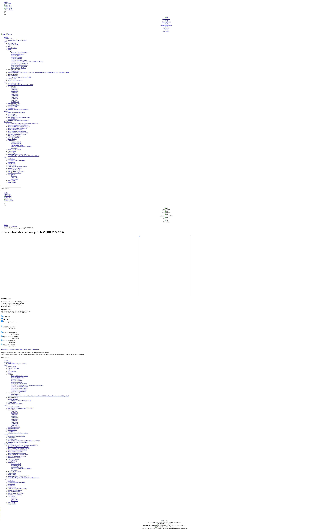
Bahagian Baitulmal (16, 58)
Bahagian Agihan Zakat (17, 54)
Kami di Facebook (16, 142)
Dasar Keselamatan (14, 349)
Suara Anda (14, 148)
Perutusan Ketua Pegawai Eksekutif (17, 40)
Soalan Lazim (11, 180)
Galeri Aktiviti (11, 174)
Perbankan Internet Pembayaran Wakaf (18, 120)
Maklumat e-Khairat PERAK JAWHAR (18, 154)
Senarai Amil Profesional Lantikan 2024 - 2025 (20, 85)
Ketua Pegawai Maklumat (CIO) (16, 160)
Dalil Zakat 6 (14, 95)
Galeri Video (14, 177)
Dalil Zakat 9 (14, 100)
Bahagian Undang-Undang (18, 68)
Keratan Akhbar (12, 165)
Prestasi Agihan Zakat (13, 105)
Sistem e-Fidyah (12, 153)
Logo (9, 46)
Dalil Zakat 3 (14, 91)
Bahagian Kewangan (16, 57)
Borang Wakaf (11, 114)
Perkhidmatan (8, 122)
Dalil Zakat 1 (14, 88)
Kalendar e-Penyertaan (17, 145)
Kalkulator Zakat (12, 106)
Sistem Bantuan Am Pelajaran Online (18, 132)
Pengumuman (11, 162)
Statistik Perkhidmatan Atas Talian (17, 134)
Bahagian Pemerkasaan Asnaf (19, 66)
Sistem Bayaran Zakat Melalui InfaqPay (18, 125)
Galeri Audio (14, 179)
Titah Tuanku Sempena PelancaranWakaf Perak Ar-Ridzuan (24, 440)
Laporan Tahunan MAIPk (15, 168)
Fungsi (9, 49)
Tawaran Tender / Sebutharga (15, 171)
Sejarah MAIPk (12, 43)
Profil (5, 41)
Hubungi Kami (12, 78)
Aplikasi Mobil (12, 151)
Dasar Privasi (4, 349)
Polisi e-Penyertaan (16, 143)
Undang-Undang (12, 139)
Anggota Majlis (15, 71)
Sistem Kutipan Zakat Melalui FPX (17, 128)
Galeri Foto (14, 176)
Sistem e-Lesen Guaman (14, 149)
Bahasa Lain (7, 3)
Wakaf (6, 111)
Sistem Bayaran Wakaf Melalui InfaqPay (19, 126)
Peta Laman (23, 349)
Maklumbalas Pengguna (14, 136)
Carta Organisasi (12, 48)
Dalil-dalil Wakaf (12, 115)
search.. (3, 188)
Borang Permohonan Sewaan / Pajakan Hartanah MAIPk (23, 123)
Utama (6, 37)
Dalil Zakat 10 (15, 102)
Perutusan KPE (8, 38)
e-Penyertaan (11, 140)
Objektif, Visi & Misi (13, 45)
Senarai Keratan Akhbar (10, 226)
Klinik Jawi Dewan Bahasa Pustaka (17, 166)
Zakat (5, 82)
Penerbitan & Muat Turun (14, 173)
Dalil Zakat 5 (14, 94)
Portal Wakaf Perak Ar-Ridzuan (16, 112)
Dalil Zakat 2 (14, 89)
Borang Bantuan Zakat (14, 83)
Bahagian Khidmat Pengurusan (19, 52)
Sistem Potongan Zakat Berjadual (17, 131)
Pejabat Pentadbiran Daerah (15, 80)
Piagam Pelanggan (13, 75)
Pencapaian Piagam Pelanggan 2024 (21, 77)
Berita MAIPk (11, 163)
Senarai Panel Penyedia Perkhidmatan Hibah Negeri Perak (23, 156)
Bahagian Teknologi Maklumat (19, 63)
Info (5, 157)
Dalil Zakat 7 (14, 97)
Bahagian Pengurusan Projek (19, 60)
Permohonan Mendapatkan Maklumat (21, 146)
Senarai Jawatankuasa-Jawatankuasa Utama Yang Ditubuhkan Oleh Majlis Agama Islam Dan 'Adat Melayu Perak (38, 72)
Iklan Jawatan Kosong (14, 169)
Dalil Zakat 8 (14, 99)
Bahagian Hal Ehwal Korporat (19, 65)
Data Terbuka (11, 159)
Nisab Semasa (11, 108)
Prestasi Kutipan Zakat (14, 103)
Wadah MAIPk (12, 182)
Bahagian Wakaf (15, 55)
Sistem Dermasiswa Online (15, 129)
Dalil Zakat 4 (14, 92)
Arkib (37, 349)
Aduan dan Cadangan (13, 137)
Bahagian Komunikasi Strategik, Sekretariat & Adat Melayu (27, 61)
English (6, 2)
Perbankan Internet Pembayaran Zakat (18, 109)
